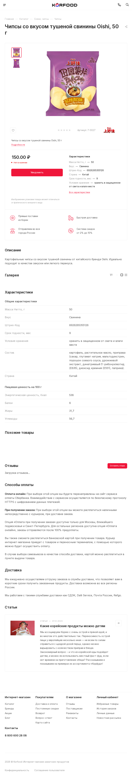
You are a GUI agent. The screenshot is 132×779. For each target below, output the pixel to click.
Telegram (16, 743)
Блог (7, 717)
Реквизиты (72, 713)
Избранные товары (107, 703)
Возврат (40, 713)
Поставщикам (74, 708)
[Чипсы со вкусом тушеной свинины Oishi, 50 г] (73, 83)
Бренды (9, 708)
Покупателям (44, 697)
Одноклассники (24, 743)
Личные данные (105, 713)
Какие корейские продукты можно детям (72, 626)
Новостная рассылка (109, 717)
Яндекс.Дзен (32, 743)
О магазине (74, 697)
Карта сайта (42, 722)
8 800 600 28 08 (16, 735)
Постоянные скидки (47, 708)
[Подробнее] (118, 623)
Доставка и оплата (46, 703)
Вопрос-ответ (43, 717)
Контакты (71, 717)
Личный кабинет (107, 697)
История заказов (106, 708)
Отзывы (70, 703)
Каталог (9, 703)
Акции (8, 713)
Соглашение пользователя (49, 770)
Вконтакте (8, 743)
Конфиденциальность (17, 770)
